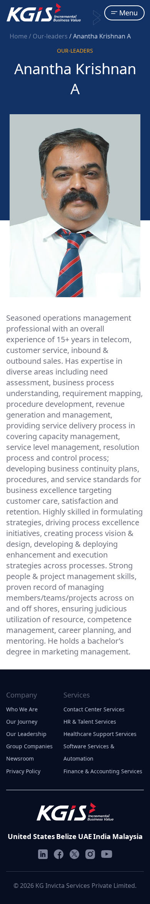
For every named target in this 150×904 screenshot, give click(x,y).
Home (19, 36)
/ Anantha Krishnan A (100, 36)
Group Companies (29, 746)
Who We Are (22, 709)
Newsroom (20, 758)
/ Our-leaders (49, 36)
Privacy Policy (23, 771)
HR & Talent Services (89, 721)
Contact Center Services (94, 709)
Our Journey (21, 721)
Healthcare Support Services (100, 734)
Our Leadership (26, 734)
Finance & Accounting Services (102, 771)
